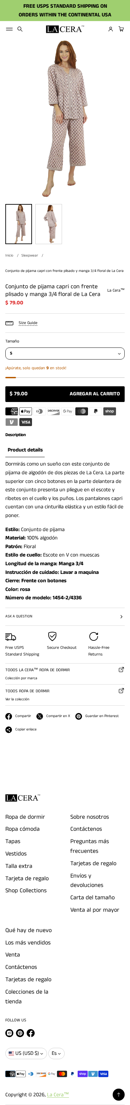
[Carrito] (120, 29)
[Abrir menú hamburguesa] (9, 29)
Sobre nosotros (89, 817)
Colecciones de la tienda (26, 997)
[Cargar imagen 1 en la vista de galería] (18, 224)
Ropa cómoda (22, 829)
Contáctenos (86, 829)
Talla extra (18, 866)
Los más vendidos (28, 942)
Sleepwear (29, 255)
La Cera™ (58, 1095)
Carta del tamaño (92, 897)
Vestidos (16, 853)
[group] (25, 450)
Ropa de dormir (25, 817)
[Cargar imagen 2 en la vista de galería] (48, 224)
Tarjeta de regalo (27, 878)
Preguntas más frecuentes (89, 846)
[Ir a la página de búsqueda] (20, 29)
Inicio (9, 255)
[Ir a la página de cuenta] (110, 29)
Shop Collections (26, 890)
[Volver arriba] (119, 1095)
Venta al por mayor (94, 910)
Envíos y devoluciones (86, 881)
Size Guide (28, 323)
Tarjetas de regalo (93, 863)
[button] (20, 29)
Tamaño (12, 341)
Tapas (12, 841)
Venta (12, 954)
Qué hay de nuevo (28, 930)
